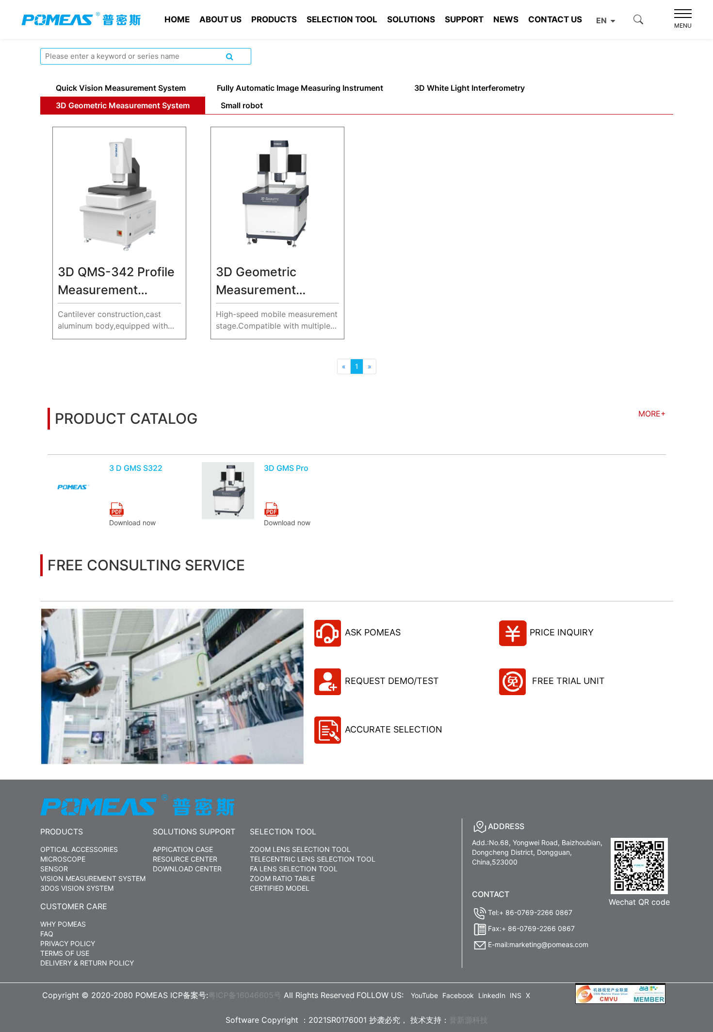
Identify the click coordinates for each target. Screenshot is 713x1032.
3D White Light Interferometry (469, 88)
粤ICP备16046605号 (244, 995)
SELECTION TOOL (342, 19)
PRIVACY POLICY (67, 943)
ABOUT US (220, 19)
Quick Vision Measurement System (121, 88)
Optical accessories (79, 849)
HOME (177, 19)
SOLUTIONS (411, 19)
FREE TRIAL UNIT (567, 681)
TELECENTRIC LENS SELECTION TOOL (312, 859)
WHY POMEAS (63, 924)
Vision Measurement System (93, 878)
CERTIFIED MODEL (279, 888)
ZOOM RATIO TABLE (282, 878)
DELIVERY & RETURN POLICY (87, 963)
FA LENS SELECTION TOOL (294, 869)
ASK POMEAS (373, 632)
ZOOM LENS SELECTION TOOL (300, 849)
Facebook (458, 995)
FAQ (46, 934)
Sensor (54, 869)
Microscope (62, 859)
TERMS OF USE (64, 953)
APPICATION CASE (183, 849)
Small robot (242, 105)
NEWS (506, 19)
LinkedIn (491, 995)
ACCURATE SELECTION (393, 729)
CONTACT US (555, 19)
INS (515, 995)
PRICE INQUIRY (562, 632)
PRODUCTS (274, 19)
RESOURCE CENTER (185, 859)
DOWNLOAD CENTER (187, 869)
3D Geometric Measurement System (123, 105)
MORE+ (652, 413)
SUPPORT (464, 19)
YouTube (424, 995)
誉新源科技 (468, 1020)
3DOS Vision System (76, 888)
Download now (132, 522)
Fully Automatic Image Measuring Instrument (300, 88)
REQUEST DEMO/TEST (392, 681)
